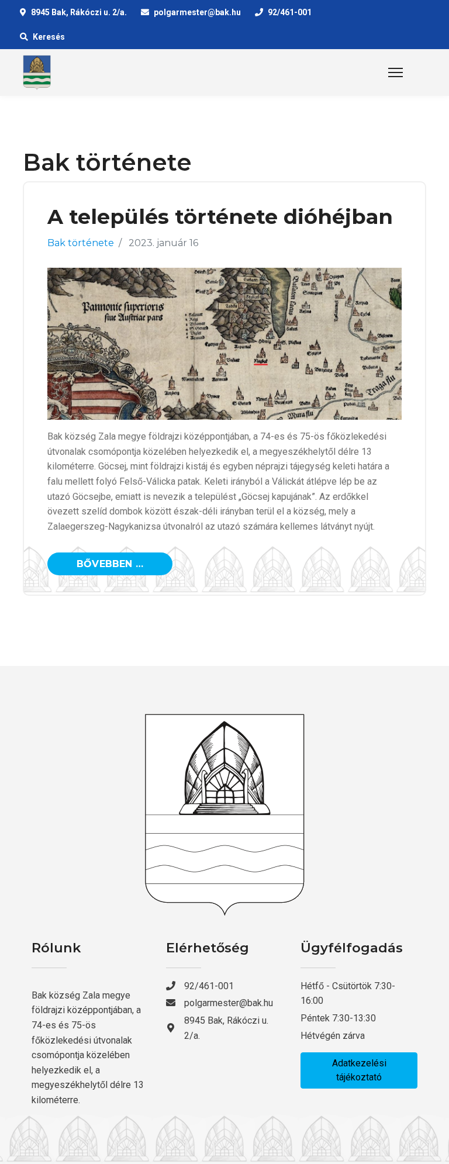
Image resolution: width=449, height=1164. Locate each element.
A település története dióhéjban (220, 216)
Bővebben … (110, 563)
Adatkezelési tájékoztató (359, 1070)
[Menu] (395, 72)
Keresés (49, 37)
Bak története (80, 242)
